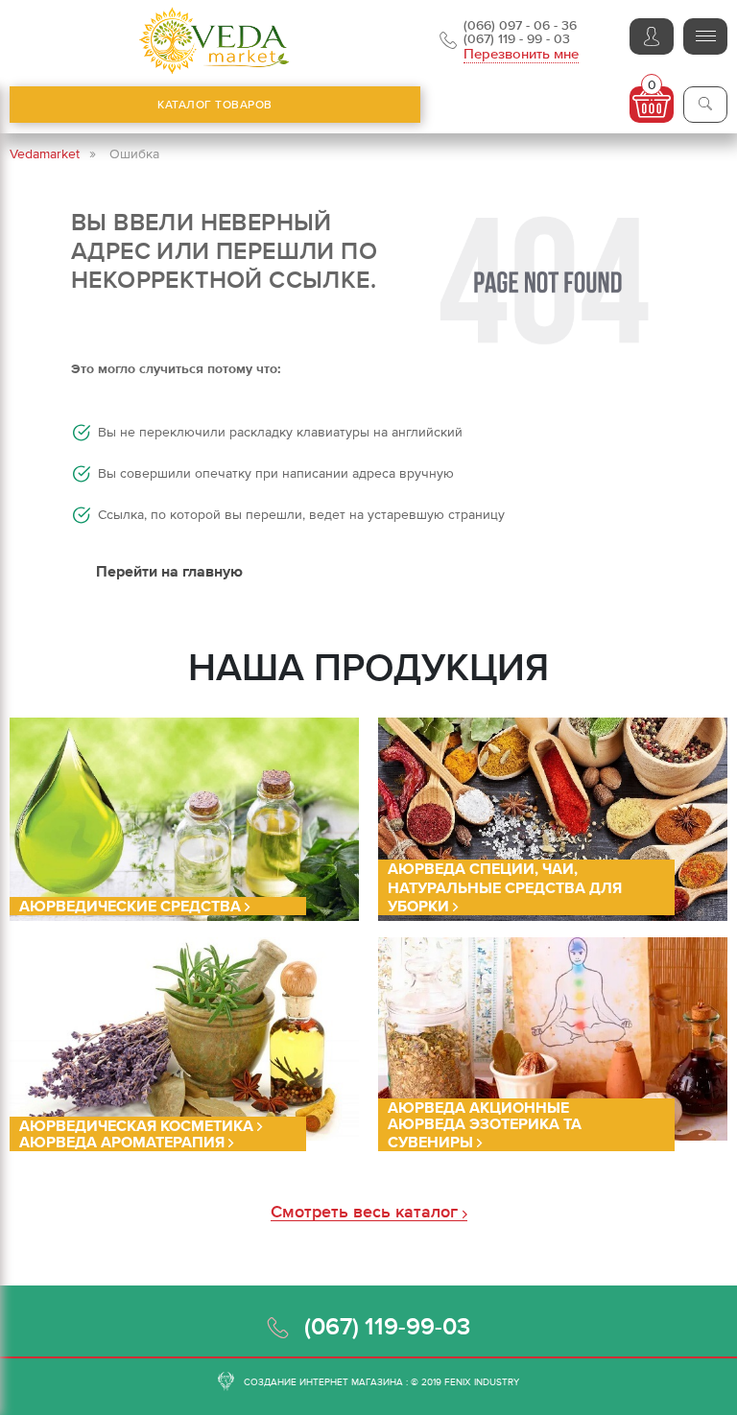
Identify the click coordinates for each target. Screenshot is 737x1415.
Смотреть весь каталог (367, 1212)
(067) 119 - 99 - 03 (517, 38)
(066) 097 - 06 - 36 (520, 25)
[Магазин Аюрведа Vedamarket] (215, 41)
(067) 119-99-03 (387, 1325)
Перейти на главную (169, 570)
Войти (651, 36)
